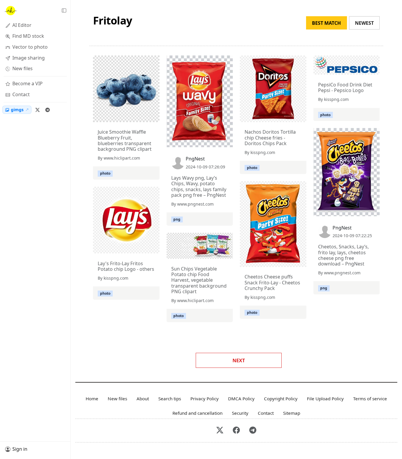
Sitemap (291, 413)
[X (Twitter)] (37, 109)
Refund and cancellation (197, 413)
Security (240, 413)
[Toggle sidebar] (64, 10)
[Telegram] (47, 109)
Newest (364, 23)
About (143, 398)
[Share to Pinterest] (153, 116)
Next (238, 360)
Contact (266, 413)
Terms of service (370, 398)
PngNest (195, 158)
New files (117, 398)
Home (92, 398)
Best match (326, 23)
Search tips (169, 398)
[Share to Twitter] (132, 116)
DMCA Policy (241, 398)
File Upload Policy (325, 398)
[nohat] (10, 11)
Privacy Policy (204, 398)
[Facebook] (236, 430)
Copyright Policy (281, 398)
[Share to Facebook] (143, 116)
